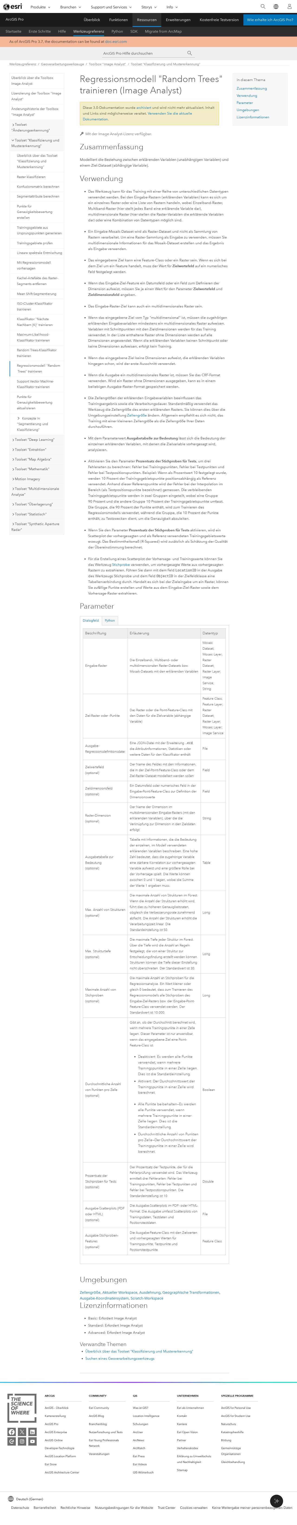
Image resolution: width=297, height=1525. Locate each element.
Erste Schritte (40, 31)
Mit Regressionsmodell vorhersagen (34, 265)
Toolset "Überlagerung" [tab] (34, 504)
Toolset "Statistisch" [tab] (31, 514)
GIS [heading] (135, 1395)
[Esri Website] (13, 6)
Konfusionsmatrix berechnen (38, 187)
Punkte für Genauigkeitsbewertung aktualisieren (34, 402)
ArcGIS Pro (15, 19)
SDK (134, 31)
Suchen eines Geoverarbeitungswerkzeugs (120, 1358)
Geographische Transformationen (190, 1292)
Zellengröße (137, 415)
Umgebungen (248, 110)
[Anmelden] (289, 6)
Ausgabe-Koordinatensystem (104, 1298)
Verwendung (247, 96)
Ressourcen (147, 20)
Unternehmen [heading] (187, 1395)
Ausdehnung (150, 1292)
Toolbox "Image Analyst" (107, 64)
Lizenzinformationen (253, 117)
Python (117, 31)
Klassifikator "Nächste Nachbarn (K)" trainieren (35, 322)
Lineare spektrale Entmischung (39, 253)
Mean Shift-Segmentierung (36, 294)
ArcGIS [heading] (50, 1395)
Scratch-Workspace (147, 1298)
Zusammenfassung (252, 88)
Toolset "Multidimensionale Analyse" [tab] (35, 492)
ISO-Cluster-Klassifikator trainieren (34, 306)
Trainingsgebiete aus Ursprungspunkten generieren (39, 230)
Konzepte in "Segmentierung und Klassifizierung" (32, 424)
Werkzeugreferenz (88, 31)
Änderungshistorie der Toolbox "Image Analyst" (34, 112)
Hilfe (62, 31)
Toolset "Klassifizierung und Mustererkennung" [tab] (35, 143)
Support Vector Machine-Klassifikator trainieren (35, 384)
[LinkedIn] (32, 1432)
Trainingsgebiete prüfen (35, 243)
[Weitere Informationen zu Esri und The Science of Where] (21, 1409)
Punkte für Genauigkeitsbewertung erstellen (34, 212)
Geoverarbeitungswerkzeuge (62, 64)
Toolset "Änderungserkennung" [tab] (30, 127)
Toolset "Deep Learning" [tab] (35, 440)
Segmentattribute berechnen (38, 196)
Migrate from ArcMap (163, 31)
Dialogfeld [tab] (91, 621)
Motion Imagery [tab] (27, 479)
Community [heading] (97, 1395)
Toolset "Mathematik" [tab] (32, 469)
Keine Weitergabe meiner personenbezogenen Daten (252, 1508)
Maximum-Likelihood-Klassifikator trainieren (33, 337)
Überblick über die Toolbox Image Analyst (32, 81)
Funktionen (118, 20)
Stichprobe (121, 565)
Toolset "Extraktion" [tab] (30, 450)
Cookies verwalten (193, 1508)
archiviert (143, 108)
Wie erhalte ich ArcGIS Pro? (270, 20)
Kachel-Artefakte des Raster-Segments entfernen (37, 281)
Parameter (245, 103)
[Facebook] (11, 1432)
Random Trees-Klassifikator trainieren (37, 353)
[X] (22, 1432)
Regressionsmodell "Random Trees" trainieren (38, 368)
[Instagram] (22, 1441)
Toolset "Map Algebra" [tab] (33, 459)
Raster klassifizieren (31, 177)
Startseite (13, 31)
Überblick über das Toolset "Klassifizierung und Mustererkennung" (37, 161)
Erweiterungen (178, 20)
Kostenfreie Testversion (219, 20)
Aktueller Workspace (119, 1292)
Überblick (92, 20)
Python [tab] (110, 621)
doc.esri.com (116, 41)
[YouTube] (32, 1441)
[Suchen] (263, 6)
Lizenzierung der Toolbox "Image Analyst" (36, 96)
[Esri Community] (11, 1441)
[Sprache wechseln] (275, 6)
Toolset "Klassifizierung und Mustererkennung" (165, 64)
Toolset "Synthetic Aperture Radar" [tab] (35, 527)
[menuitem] (63, 1408)
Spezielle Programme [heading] (237, 1395)
